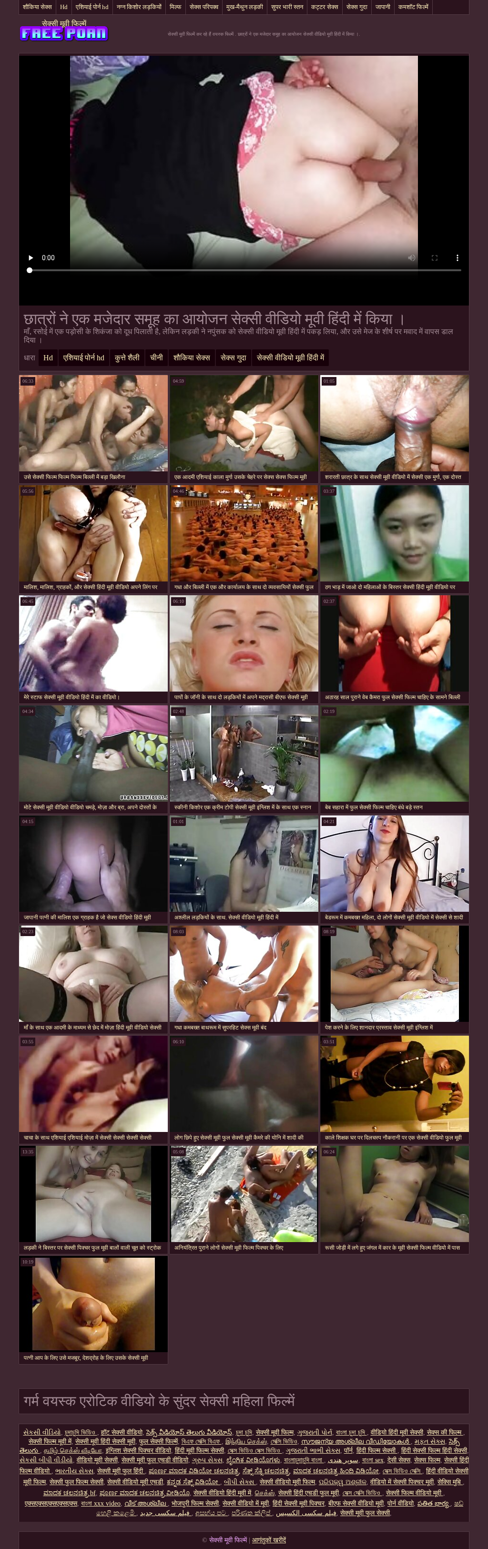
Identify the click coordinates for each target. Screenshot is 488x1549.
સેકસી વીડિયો (42, 1432)
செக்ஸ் (264, 1493)
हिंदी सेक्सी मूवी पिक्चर (299, 1503)
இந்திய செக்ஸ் (246, 1441)
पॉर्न (348, 1450)
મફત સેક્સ (430, 1441)
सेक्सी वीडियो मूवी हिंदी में (290, 358)
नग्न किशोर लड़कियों (139, 6)
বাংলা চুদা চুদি (351, 1432)
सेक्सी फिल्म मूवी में (50, 1441)
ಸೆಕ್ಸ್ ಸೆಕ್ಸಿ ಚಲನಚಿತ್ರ (266, 1471)
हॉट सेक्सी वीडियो (121, 1432)
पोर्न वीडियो (400, 1503)
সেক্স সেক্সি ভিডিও (362, 1493)
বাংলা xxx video (101, 1503)
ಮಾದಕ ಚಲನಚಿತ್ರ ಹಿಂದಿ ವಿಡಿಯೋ (336, 1471)
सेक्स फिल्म (427, 1460)
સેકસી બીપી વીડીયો (46, 1460)
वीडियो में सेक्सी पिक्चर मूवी (402, 1482)
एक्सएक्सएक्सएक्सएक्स (51, 1503)
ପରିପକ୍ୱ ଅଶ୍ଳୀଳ (342, 1482)
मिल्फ (176, 6)
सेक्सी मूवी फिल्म (275, 1432)
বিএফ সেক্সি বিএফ (202, 1441)
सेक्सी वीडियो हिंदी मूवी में (222, 1493)
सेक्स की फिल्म (445, 1432)
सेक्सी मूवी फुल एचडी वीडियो (155, 1460)
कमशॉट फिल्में (413, 6)
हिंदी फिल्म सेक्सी (376, 1450)
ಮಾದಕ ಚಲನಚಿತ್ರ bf (69, 1493)
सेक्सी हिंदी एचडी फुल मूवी (308, 1493)
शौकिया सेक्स (37, 6)
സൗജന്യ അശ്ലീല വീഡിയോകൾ (356, 1441)
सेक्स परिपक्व (204, 6)
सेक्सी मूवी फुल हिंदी (121, 1471)
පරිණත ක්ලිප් (252, 1513)
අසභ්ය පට (211, 1513)
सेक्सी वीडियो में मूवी (246, 1503)
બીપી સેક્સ (240, 1482)
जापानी (383, 6)
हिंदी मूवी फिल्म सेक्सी (199, 1450)
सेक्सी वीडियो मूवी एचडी (135, 1482)
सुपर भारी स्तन (287, 6)
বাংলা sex (373, 1460)
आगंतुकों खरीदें (269, 1540)
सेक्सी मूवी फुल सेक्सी (365, 1513)
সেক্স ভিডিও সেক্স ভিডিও (255, 1450)
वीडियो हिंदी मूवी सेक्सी (397, 1432)
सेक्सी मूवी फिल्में (64, 24)
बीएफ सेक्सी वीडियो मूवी (356, 1503)
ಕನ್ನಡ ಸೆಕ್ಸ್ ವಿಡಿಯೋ (193, 1482)
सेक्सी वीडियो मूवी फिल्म (287, 1482)
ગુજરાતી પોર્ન (314, 1432)
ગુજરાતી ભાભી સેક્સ (313, 1450)
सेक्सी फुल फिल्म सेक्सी (76, 1482)
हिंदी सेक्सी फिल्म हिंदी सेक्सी (434, 1450)
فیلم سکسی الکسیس (306, 1513)
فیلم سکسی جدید (166, 1513)
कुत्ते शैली (127, 358)
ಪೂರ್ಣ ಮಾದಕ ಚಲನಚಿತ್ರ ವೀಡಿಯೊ (145, 1493)
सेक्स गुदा (356, 6)
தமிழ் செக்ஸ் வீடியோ (73, 1450)
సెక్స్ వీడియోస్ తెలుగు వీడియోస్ (189, 1432)
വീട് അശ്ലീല (146, 1503)
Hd (64, 6)
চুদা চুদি (244, 1432)
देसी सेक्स (398, 1460)
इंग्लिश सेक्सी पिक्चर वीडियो (138, 1450)
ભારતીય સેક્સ (74, 1471)
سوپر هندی (343, 1460)
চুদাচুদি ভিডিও (81, 1432)
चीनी (156, 358)
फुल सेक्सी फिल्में (158, 1441)
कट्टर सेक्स (324, 6)
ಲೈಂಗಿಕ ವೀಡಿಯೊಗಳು (253, 1460)
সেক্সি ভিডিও (284, 1441)
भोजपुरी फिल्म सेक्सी (195, 1503)
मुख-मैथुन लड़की (244, 6)
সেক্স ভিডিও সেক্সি (402, 1471)
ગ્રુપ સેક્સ (207, 1460)
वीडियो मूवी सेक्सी (97, 1460)
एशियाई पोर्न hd (92, 6)
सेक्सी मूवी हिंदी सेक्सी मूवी (105, 1441)
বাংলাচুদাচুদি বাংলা (304, 1460)
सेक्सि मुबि (450, 1482)
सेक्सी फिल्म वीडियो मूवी (414, 1493)
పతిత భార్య (433, 1503)
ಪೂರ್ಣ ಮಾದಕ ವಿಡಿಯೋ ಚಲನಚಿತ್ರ (194, 1471)
